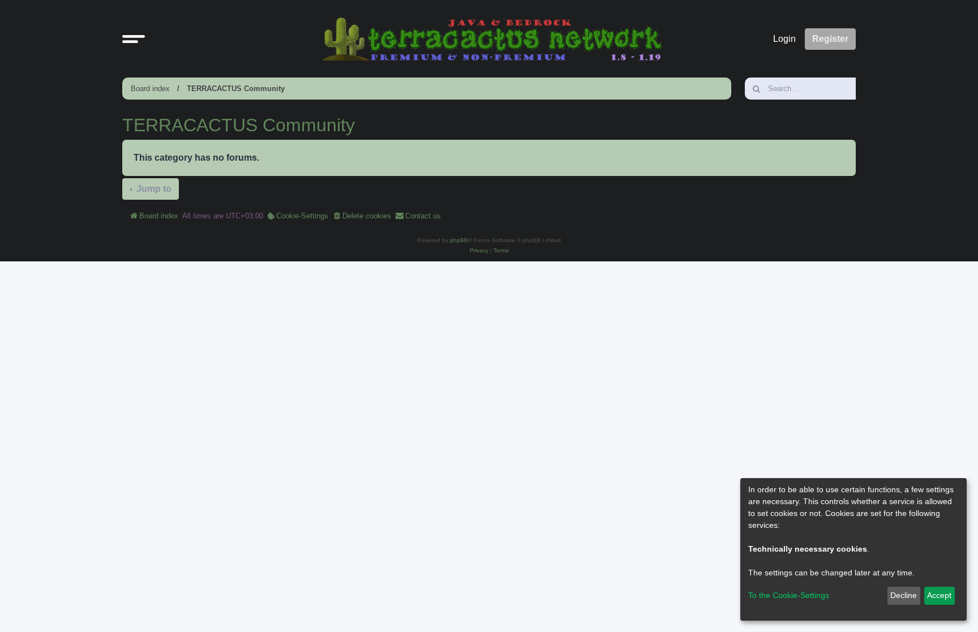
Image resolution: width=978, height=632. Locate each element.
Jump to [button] (152, 189)
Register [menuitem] (830, 39)
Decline (903, 595)
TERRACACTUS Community (236, 88)
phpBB (459, 240)
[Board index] (492, 39)
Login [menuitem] (784, 39)
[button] (133, 39)
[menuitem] (297, 216)
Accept (939, 595)
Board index (150, 88)
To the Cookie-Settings (788, 595)
